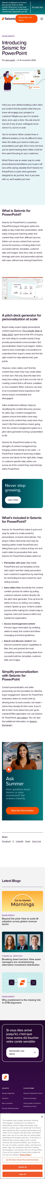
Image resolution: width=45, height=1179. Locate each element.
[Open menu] (41, 19)
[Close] (42, 1117)
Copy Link (36, 841)
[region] (22, 1146)
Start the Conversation (22, 810)
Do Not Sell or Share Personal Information (22, 1160)
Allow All (22, 1174)
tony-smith (10, 60)
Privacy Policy (25, 1155)
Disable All (22, 1167)
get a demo (22, 717)
